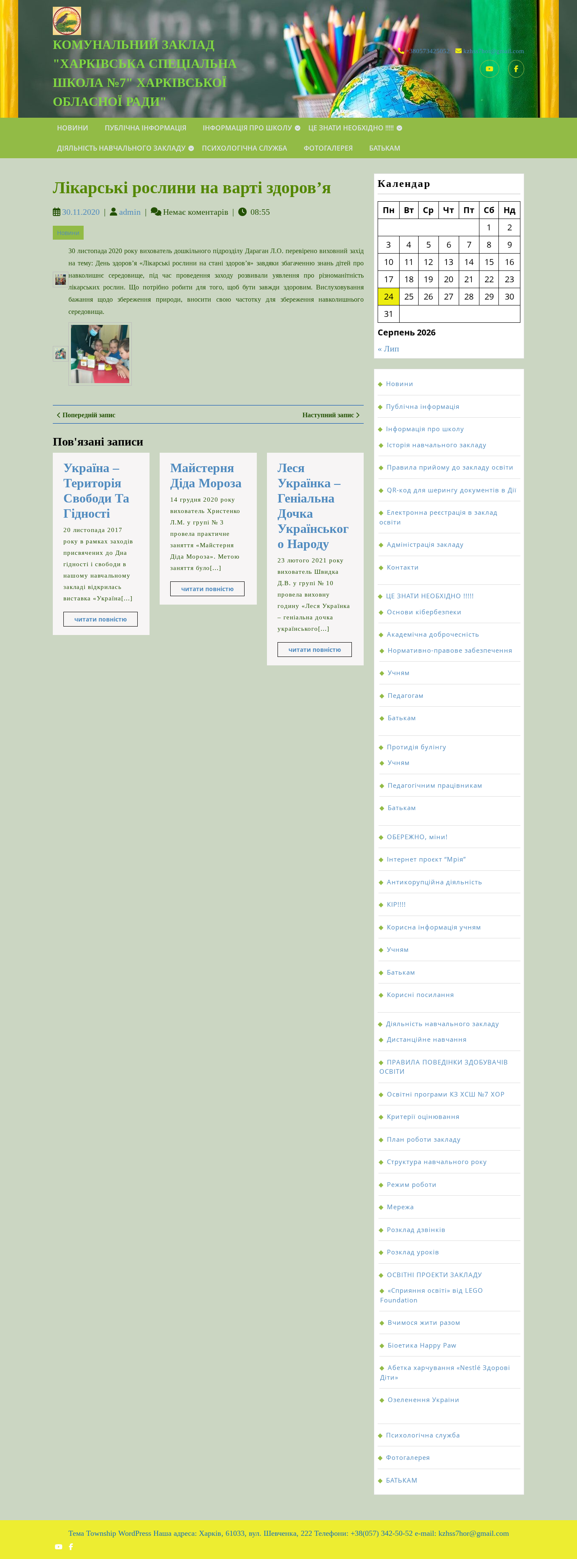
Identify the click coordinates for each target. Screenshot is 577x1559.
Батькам (402, 717)
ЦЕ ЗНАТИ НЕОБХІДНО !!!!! (351, 127)
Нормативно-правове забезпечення (450, 650)
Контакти (403, 567)
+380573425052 (428, 51)
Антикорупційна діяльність (434, 882)
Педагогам (406, 695)
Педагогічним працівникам (435, 785)
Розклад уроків (413, 1252)
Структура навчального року (437, 1161)
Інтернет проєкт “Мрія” (426, 859)
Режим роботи (412, 1184)
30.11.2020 (81, 211)
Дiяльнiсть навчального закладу (121, 148)
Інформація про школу (247, 127)
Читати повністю (106, 621)
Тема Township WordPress (109, 1533)
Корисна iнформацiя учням (434, 927)
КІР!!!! (396, 904)
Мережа (400, 1206)
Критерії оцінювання (423, 1116)
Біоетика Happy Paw (422, 1345)
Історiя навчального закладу (437, 444)
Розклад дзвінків (416, 1229)
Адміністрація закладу (425, 544)
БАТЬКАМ (384, 148)
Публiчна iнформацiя (145, 127)
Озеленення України (424, 1399)
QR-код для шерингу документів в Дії (452, 490)
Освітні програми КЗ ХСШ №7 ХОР (446, 1094)
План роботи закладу (424, 1139)
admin (130, 211)
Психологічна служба (244, 148)
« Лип (388, 348)
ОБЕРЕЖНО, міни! (417, 836)
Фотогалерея (328, 148)
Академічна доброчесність (433, 634)
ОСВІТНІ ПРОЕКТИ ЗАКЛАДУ (434, 1274)
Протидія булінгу (416, 747)
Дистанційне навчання (427, 1039)
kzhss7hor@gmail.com (493, 51)
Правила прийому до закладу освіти (450, 467)
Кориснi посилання (420, 994)
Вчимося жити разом (424, 1322)
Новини (72, 127)
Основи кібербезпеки (424, 612)
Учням (399, 672)
